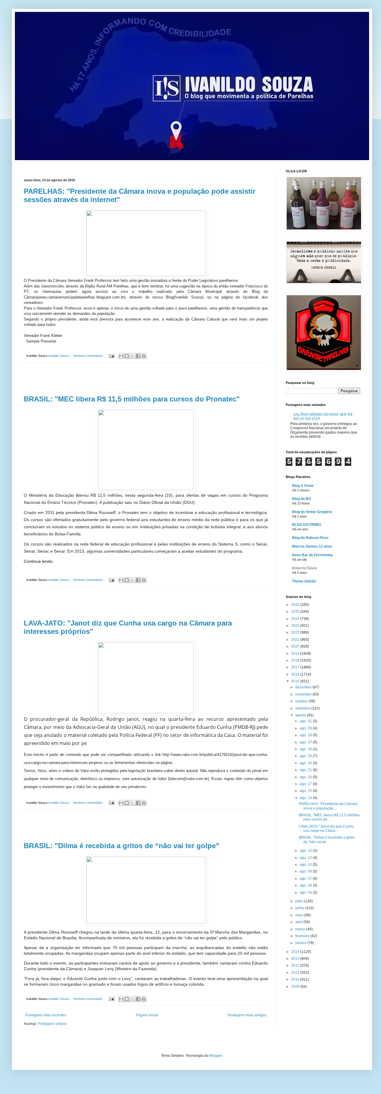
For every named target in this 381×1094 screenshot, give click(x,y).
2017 (295, 667)
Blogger (216, 1056)
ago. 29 (306, 728)
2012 (295, 965)
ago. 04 (306, 885)
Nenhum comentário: (88, 355)
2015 (295, 681)
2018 (295, 660)
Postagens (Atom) (52, 1024)
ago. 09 (306, 871)
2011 (295, 972)
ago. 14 (306, 798)
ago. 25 (306, 756)
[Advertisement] (146, 379)
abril (299, 922)
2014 (295, 952)
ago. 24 (306, 763)
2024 (295, 619)
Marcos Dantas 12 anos (312, 546)
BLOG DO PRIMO (306, 525)
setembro (303, 708)
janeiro (301, 943)
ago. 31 (306, 721)
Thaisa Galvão (304, 581)
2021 (295, 639)
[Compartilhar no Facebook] (138, 356)
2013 (295, 959)
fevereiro (302, 936)
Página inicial (147, 1015)
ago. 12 (306, 858)
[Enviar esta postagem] (111, 355)
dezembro (304, 687)
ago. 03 (306, 892)
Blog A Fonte (303, 486)
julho (299, 901)
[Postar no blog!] (127, 356)
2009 (295, 986)
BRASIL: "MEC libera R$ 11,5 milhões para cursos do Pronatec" (132, 399)
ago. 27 (306, 742)
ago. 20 (306, 777)
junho (300, 908)
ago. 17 (306, 784)
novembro (304, 694)
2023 (295, 625)
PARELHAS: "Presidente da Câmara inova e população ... (328, 806)
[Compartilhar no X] (132, 356)
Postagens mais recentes (45, 1015)
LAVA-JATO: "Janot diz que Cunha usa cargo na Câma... (326, 828)
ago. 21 (306, 770)
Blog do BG (301, 499)
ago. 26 (306, 749)
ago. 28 (306, 735)
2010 (295, 979)
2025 (295, 611)
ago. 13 (306, 850)
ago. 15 (306, 791)
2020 (295, 646)
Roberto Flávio (304, 568)
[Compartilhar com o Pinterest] (144, 356)
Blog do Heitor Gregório (312, 512)
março (300, 929)
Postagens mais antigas (247, 1015)
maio (299, 915)
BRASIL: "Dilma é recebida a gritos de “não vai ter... (327, 839)
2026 (295, 605)
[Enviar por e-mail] (121, 356)
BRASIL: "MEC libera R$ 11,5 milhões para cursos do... (329, 817)
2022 (295, 632)
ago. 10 (306, 864)
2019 (295, 653)
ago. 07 (306, 878)
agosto (301, 715)
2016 (295, 674)
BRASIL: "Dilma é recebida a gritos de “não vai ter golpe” (121, 846)
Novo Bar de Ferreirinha (312, 555)
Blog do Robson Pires (310, 538)
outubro (302, 701)
